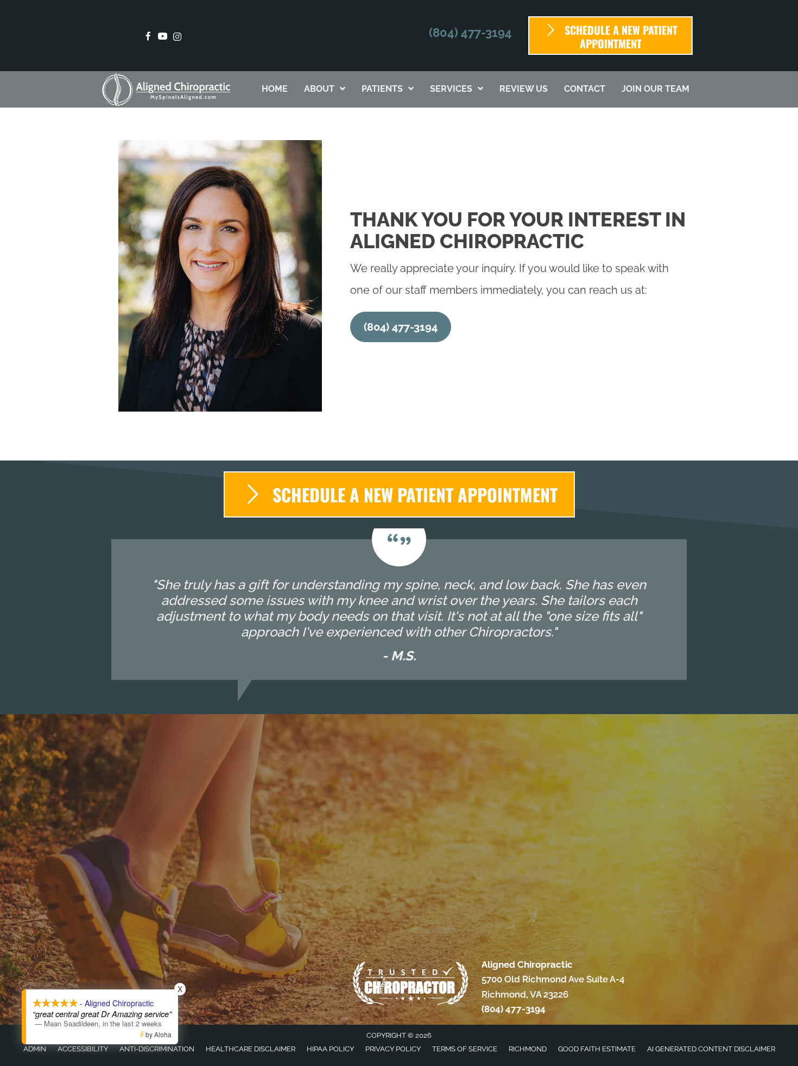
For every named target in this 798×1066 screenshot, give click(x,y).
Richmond (528, 1049)
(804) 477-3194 (470, 33)
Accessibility (83, 1049)
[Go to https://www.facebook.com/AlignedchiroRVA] (148, 37)
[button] (400, 327)
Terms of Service (464, 1049)
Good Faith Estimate (597, 1049)
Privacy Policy (393, 1049)
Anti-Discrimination (156, 1049)
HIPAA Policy (330, 1049)
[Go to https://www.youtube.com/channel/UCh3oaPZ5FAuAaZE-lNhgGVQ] (162, 37)
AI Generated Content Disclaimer (711, 1049)
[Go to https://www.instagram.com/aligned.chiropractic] (177, 37)
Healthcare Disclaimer (250, 1049)
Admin (34, 1049)
